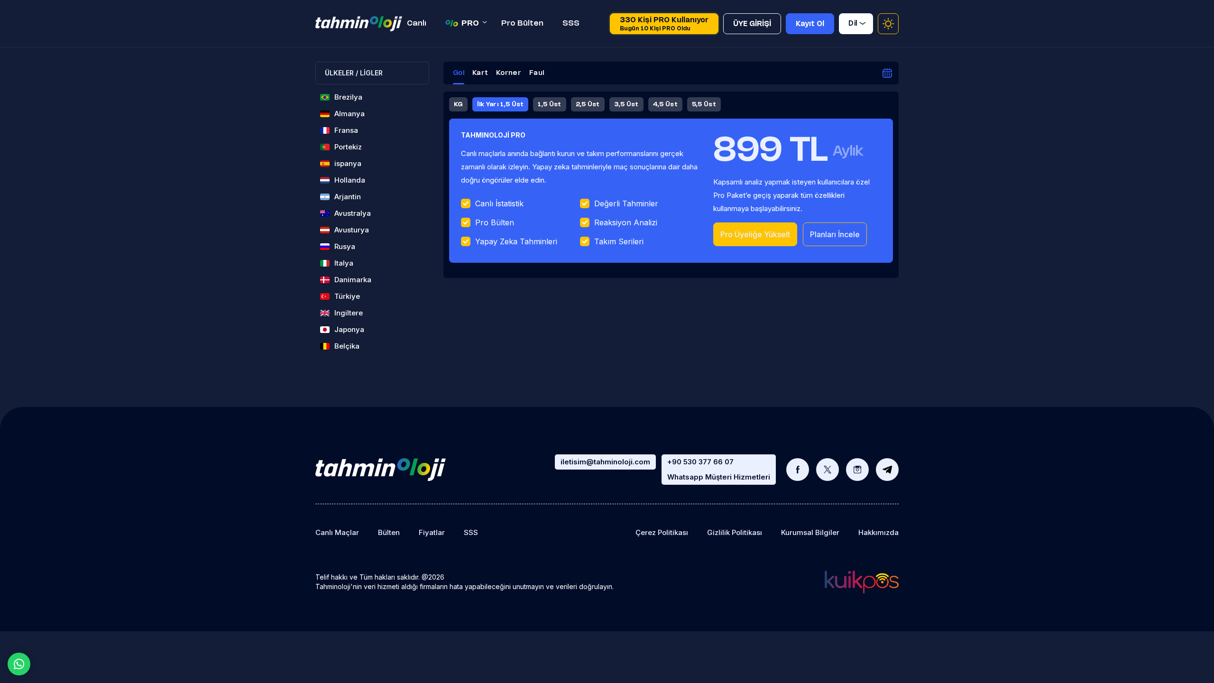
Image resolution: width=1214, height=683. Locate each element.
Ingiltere (348, 312)
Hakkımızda (878, 532)
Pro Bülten (522, 23)
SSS (570, 23)
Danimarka (352, 279)
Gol (458, 73)
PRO (470, 23)
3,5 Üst (626, 104)
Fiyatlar (432, 532)
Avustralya (352, 213)
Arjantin (347, 196)
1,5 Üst (549, 104)
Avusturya (351, 229)
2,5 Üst (588, 104)
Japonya (349, 329)
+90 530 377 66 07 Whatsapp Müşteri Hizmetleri (718, 469)
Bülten (389, 532)
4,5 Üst (665, 104)
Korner (508, 73)
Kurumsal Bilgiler (810, 532)
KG (458, 104)
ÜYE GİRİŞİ (752, 24)
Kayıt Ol (810, 24)
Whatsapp (19, 664)
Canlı (416, 23)
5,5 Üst (704, 104)
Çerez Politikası (661, 532)
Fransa (346, 130)
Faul (536, 73)
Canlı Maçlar (337, 532)
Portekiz (348, 146)
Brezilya (348, 97)
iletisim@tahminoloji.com (605, 461)
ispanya (347, 163)
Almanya (349, 113)
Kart (480, 73)
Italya (343, 263)
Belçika (346, 346)
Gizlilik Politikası (734, 532)
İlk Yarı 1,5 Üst (500, 104)
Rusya (344, 246)
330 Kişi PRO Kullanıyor (664, 24)
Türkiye (347, 296)
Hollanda (349, 180)
